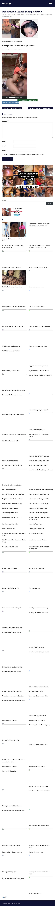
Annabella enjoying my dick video (12, 627)
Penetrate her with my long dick (38, 513)
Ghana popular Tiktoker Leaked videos (13, 307)
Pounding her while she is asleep (38, 612)
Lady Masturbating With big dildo (39, 825)
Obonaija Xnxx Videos (46, 14)
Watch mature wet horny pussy (38, 465)
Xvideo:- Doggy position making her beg (41, 489)
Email (4, 146)
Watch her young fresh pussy (11, 351)
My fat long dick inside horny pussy (39, 725)
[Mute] (23, 97)
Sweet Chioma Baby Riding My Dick (13, 494)
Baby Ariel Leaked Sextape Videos (12, 109)
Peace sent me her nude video (38, 346)
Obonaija (6, 3)
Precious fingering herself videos (12, 485)
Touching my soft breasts (10, 513)
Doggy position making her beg (38, 366)
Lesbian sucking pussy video (37, 716)
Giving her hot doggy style (36, 429)
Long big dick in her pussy (36, 647)
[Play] (4, 97)
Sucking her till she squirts (36, 568)
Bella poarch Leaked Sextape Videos (11, 102)
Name (4, 141)
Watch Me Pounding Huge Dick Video (13, 700)
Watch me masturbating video (38, 267)
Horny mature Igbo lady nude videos (39, 326)
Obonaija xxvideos (7, 16)
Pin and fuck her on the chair (10, 740)
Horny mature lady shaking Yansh (39, 456)
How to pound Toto (34, 588)
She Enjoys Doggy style (9, 872)
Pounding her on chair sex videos (38, 652)
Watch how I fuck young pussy (11, 267)
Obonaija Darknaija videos (22, 14)
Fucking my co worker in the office (39, 687)
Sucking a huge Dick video (10, 524)
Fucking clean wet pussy (36, 852)
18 (6, 897)
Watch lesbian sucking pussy (11, 346)
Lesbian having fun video (9, 720)
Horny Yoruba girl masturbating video (13, 390)
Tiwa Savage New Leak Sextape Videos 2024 (40, 109)
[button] (15, 76)
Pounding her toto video (9, 568)
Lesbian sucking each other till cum (13, 414)
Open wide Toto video (35, 524)
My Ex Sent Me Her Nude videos (12, 465)
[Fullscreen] (25, 97)
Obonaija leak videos (35, 14)
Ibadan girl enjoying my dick (10, 588)
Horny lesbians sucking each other (12, 326)
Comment (5, 121)
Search (4, 200)
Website (4, 150)
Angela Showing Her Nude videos (39, 370)
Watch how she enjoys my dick (38, 696)
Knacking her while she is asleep (38, 608)
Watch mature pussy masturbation (39, 410)
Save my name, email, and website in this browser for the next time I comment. (24, 154)
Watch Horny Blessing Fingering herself (14, 434)
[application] (14, 76)
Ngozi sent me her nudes (36, 287)
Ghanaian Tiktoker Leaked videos (12, 395)
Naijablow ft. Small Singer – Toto (39, 499)
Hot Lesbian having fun (9, 489)
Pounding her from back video (38, 508)
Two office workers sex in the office (12, 696)
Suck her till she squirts (36, 691)
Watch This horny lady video (10, 441)
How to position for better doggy (12, 503)
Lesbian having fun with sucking (12, 287)
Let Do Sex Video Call (35, 893)
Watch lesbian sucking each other (39, 460)
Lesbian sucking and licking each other (40, 375)
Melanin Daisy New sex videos (11, 632)
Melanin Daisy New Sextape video (12, 667)
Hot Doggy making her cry (10, 460)
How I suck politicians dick (37, 307)
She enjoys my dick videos (37, 720)
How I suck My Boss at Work (11, 370)
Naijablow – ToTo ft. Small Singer (12, 499)
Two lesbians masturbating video (12, 608)
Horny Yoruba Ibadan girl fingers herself (40, 470)
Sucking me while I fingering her (38, 786)
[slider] (14, 97)
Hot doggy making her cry (10, 508)
